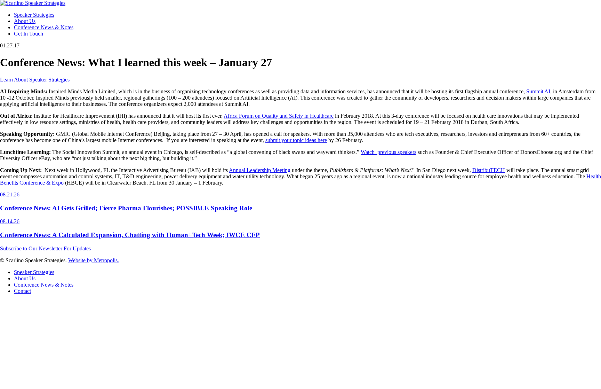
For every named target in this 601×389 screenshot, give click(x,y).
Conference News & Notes (43, 27)
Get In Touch (28, 34)
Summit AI (538, 91)
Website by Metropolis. (93, 260)
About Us (24, 21)
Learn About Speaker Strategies (35, 80)
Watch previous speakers (388, 152)
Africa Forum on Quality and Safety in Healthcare (279, 116)
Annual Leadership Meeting (259, 170)
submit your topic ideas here (296, 140)
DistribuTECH (488, 170)
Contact (22, 291)
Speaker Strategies (34, 15)
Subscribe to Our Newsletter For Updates (45, 248)
